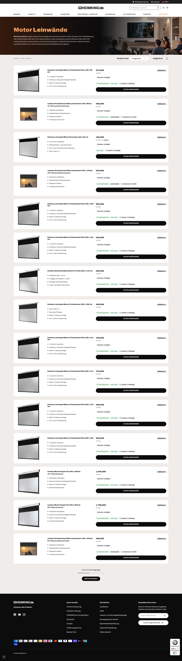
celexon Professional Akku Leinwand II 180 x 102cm (70, 538)
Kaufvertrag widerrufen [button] (151, 623)
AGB (102, 611)
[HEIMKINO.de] (91, 8)
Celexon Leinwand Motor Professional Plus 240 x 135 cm (70, 405)
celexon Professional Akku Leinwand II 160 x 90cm (69, 103)
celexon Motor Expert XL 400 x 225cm (63, 471)
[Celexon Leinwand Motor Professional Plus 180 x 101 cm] (28, 348)
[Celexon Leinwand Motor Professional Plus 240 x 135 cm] (28, 415)
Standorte (70, 619)
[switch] (175, 653)
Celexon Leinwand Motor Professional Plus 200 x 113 (70, 371)
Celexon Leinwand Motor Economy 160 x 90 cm (67, 137)
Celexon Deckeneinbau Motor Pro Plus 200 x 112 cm (69, 271)
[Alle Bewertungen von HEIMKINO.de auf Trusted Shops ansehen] (34, 626)
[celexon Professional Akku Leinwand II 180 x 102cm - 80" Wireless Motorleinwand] (28, 549)
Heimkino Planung (74, 611)
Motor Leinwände (26, 58)
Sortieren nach (123, 58)
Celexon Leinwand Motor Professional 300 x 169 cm (69, 304)
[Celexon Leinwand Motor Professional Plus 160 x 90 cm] (28, 80)
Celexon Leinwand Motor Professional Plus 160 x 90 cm (69, 71)
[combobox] (145, 8)
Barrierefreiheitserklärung (109, 623)
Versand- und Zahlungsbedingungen (113, 615)
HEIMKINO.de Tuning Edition (78, 615)
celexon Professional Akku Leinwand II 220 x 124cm (70, 170)
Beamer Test (71, 632)
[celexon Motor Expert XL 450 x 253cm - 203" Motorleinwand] (28, 515)
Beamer (17, 14)
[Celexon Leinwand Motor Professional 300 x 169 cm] (28, 314)
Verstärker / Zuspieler (87, 14)
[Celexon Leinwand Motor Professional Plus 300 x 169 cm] (28, 214)
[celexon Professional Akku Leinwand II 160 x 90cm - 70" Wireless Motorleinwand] (28, 114)
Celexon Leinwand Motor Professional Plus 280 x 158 (70, 438)
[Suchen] (158, 8)
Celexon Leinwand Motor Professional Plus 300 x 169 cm (70, 205)
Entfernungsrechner (74, 628)
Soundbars (110, 14)
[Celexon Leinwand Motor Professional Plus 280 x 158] (28, 448)
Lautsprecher (129, 14)
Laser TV (31, 14)
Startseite (16, 58)
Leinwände (65, 14)
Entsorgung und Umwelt (109, 619)
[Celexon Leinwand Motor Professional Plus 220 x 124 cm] (28, 247)
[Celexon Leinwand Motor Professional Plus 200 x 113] (28, 381)
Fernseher (48, 14)
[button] (167, 7)
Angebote (163, 14)
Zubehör (147, 14)
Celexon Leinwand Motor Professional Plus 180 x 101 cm (70, 338)
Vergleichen (158, 58)
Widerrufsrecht (105, 632)
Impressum (104, 607)
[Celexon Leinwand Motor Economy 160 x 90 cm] (28, 147)
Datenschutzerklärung (108, 628)
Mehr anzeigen (91, 578)
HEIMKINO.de (22, 653)
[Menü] (178, 640)
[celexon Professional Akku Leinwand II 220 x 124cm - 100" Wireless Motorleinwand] (28, 181)
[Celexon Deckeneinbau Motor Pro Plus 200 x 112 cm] (28, 281)
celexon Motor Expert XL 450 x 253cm (63, 505)
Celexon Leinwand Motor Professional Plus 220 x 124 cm (70, 238)
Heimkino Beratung (74, 607)
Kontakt (70, 623)
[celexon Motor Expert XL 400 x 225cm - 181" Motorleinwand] (28, 482)
